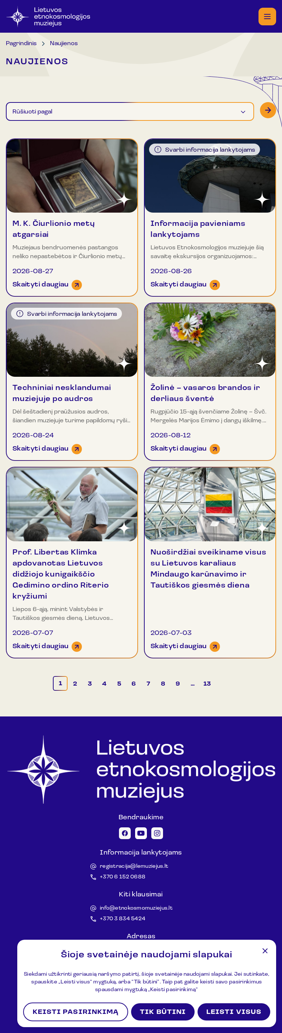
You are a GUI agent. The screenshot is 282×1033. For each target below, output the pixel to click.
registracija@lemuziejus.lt (134, 866)
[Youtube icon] (141, 833)
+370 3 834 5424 (122, 919)
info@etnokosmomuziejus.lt (136, 908)
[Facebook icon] (125, 833)
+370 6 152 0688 (122, 877)
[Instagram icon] (157, 833)
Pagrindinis (21, 44)
